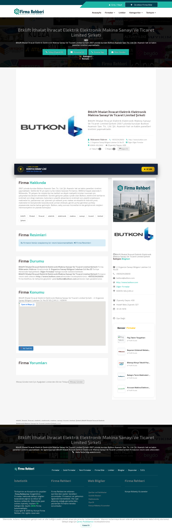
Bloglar (121, 470)
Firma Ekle (99, 470)
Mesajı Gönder (76, 382)
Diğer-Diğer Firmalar (135, 142)
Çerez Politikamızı (85, 521)
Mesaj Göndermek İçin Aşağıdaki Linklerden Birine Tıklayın (49, 382)
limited (100, 216)
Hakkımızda (94, 499)
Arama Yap (99, 52)
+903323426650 (117, 140)
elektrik (51, 216)
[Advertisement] (86, 88)
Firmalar (109, 12)
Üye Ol (91, 502)
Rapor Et (124, 149)
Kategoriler (135, 12)
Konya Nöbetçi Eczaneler (99, 505)
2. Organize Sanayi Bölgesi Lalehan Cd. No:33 (107, 142)
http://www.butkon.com (137, 140)
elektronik (62, 216)
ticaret (91, 216)
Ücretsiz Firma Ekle (143, 5)
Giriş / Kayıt (116, 5)
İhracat (41, 216)
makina (73, 216)
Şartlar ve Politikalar (98, 492)
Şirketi (23, 220)
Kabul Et (86, 525)
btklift (23, 216)
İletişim (150, 12)
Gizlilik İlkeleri (95, 496)
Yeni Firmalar (85, 470)
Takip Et (95, 149)
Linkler (122, 12)
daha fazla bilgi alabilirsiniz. (88, 452)
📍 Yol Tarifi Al (26, 348)
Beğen (110, 149)
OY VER (149, 169)
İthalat (32, 216)
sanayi (82, 216)
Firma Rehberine (22, 494)
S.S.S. (142, 470)
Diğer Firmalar (47, 271)
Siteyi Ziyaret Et (55, 52)
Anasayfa (96, 12)
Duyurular (132, 470)
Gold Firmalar (69, 470)
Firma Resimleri (83, 243)
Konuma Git (78, 52)
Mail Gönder (120, 52)
